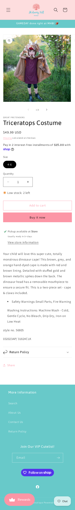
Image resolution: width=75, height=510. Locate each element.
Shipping (7, 138)
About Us (14, 412)
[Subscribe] (58, 458)
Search (13, 403)
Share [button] (11, 365)
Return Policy (17, 431)
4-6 (10, 164)
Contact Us (15, 422)
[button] (8, 9)
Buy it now (37, 217)
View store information (23, 242)
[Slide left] (28, 109)
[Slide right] (46, 109)
